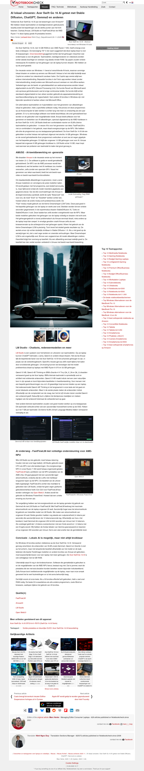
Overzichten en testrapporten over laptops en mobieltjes (31, 753)
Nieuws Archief (62, 753)
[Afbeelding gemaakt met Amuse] (51, 286)
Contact (112, 6)
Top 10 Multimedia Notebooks (115, 253)
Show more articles (51, 689)
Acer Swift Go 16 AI (77, 555)
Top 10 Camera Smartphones (115, 338)
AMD (30, 43)
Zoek (103, 6)
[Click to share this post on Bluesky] (42, 710)
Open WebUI (38, 492)
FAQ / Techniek (58, 6)
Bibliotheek (71, 6)
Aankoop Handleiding (89, 6)
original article (42, 717)
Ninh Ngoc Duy (42, 735)
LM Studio (20, 353)
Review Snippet (17, 43)
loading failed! (102, 48)
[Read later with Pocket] (60, 710)
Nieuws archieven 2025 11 (76, 753)
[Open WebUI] (79, 467)
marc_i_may (127, 724)
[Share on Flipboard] (66, 710)
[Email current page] (77, 710)
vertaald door (26, 37)
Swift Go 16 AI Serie (49, 623)
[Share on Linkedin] (71, 710)
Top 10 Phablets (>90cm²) (113, 336)
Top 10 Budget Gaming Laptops (115, 259)
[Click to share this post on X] (48, 710)
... (14, 40)
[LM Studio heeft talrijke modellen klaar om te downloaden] (72, 428)
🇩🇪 (12, 40)
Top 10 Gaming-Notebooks (114, 256)
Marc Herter (54, 717)
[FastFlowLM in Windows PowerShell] (79, 486)
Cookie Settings (72, 763)
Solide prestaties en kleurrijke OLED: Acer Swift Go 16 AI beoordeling (50, 628)
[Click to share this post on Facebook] (30, 710)
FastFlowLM (21, 472)
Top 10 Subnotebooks (112, 282)
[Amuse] (79, 164)
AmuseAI (19, 603)
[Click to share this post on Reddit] (54, 710)
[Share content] (25, 710)
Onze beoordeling (37, 53)
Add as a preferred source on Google (53, 704)
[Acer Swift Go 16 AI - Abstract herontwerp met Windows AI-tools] (79, 30)
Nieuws (45, 6)
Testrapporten (32, 6)
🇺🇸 (63, 37)
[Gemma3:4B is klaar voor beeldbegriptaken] (30, 428)
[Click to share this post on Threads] (36, 710)
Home (21, 6)
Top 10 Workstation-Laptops (114, 279)
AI (26, 43)
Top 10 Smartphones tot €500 (114, 342)
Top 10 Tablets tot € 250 (112, 330)
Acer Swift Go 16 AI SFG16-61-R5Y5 (25, 623)
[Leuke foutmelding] (79, 184)
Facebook (115, 724)
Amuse (29, 157)
